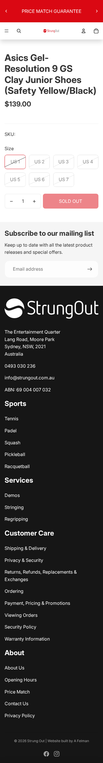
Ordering (14, 591)
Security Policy (20, 627)
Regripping (16, 519)
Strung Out (36, 741)
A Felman (81, 741)
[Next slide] (96, 11)
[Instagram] (56, 753)
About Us (14, 668)
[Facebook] (46, 753)
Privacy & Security (24, 560)
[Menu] (6, 30)
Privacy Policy (20, 715)
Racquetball (17, 466)
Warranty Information (27, 639)
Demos (12, 495)
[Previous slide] (6, 11)
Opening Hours (21, 680)
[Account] (83, 31)
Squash (12, 442)
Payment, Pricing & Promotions (37, 603)
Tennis (11, 418)
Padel (11, 430)
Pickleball (15, 454)
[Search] (19, 31)
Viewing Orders (21, 615)
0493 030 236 (20, 366)
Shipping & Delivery (25, 548)
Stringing (14, 507)
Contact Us (16, 703)
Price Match (17, 692)
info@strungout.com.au (29, 377)
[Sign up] (90, 269)
